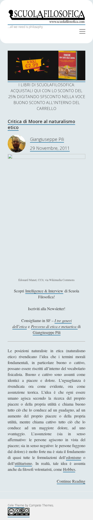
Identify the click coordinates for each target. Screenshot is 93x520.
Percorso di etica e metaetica (54, 326)
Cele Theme (16, 505)
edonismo (73, 457)
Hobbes (69, 469)
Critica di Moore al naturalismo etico (41, 124)
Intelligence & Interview (44, 290)
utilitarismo (23, 463)
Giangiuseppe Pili (47, 139)
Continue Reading (71, 481)
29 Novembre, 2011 (50, 148)
